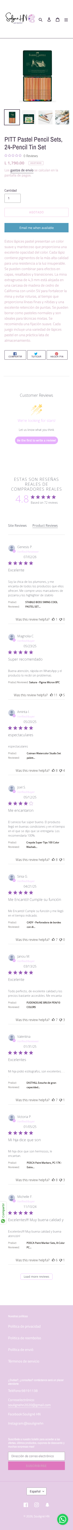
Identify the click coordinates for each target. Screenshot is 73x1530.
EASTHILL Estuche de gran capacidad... (41, 1085)
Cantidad (10, 190)
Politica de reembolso (24, 1338)
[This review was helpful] (53, 619)
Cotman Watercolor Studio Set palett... (44, 755)
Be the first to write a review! (36, 440)
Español (35, 1491)
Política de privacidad (24, 1326)
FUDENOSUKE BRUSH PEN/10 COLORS (43, 1005)
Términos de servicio (23, 1361)
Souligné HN (41, 1516)
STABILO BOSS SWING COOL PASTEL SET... (41, 604)
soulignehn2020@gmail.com (29, 1405)
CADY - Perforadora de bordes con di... (44, 925)
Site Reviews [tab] (17, 525)
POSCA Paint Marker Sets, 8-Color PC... (46, 1245)
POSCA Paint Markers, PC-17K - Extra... (44, 1165)
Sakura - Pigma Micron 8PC (44, 682)
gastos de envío (21, 170)
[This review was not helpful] (60, 619)
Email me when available (36, 227)
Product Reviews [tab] (45, 525)
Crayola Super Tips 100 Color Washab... (42, 845)
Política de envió (20, 1349)
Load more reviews (36, 1276)
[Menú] (66, 19)
